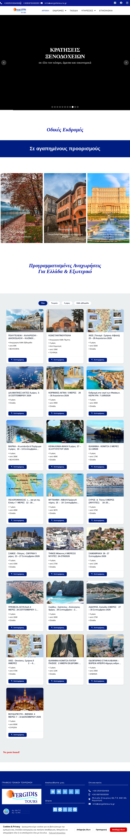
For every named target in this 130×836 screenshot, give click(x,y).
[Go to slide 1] (52, 107)
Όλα (43, 303)
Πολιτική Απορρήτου (57, 833)
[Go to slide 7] (67, 107)
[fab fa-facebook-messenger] (60, 809)
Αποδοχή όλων (118, 829)
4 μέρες (67, 303)
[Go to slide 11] (77, 107)
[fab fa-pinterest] (75, 809)
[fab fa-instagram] (65, 809)
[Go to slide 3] (57, 107)
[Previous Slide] (3, 62)
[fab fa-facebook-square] (55, 809)
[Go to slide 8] (70, 107)
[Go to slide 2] (55, 107)
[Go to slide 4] (60, 107)
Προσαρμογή (101, 829)
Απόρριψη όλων (84, 829)
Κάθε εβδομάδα (83, 303)
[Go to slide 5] (62, 107)
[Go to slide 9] (72, 107)
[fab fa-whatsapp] (70, 809)
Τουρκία (54, 303)
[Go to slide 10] (75, 107)
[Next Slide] (126, 62)
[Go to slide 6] (65, 107)
